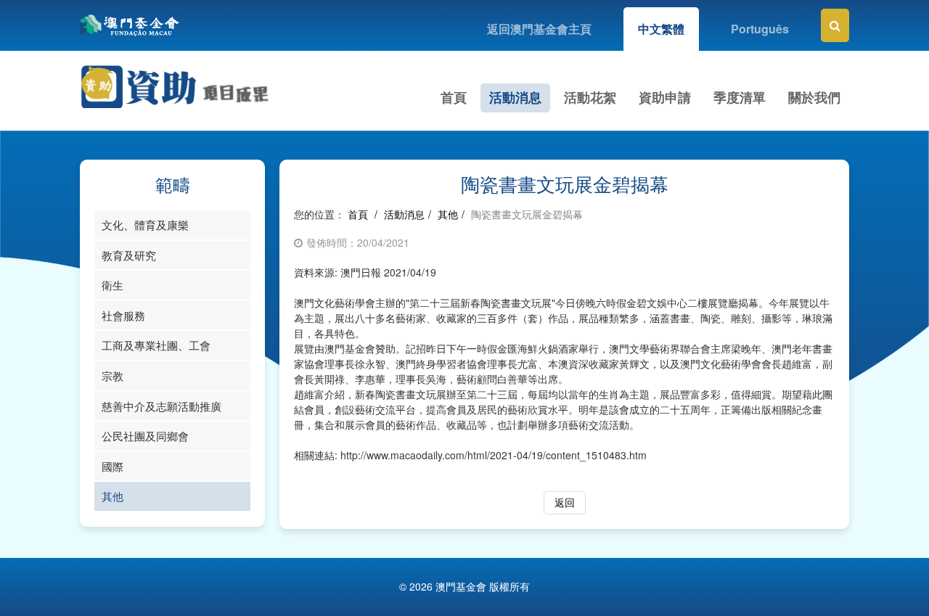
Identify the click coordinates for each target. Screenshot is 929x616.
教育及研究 (129, 255)
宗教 (112, 375)
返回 (564, 502)
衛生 (112, 284)
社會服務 (123, 315)
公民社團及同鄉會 (145, 435)
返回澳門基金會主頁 (539, 28)
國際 (112, 466)
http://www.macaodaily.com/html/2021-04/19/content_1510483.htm (493, 455)
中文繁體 (661, 28)
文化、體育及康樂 (145, 224)
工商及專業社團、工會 (156, 345)
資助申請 (665, 97)
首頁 (454, 97)
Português (760, 28)
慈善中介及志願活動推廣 (161, 406)
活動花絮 (590, 97)
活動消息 (515, 97)
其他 (112, 496)
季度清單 (739, 97)
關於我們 (814, 97)
